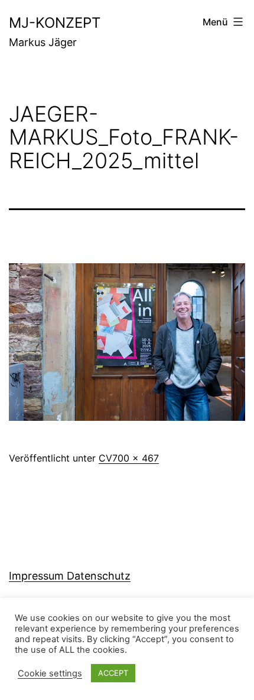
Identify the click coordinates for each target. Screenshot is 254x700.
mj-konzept (54, 22)
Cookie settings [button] (50, 673)
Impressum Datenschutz (70, 576)
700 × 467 (135, 458)
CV (105, 458)
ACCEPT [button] (113, 673)
